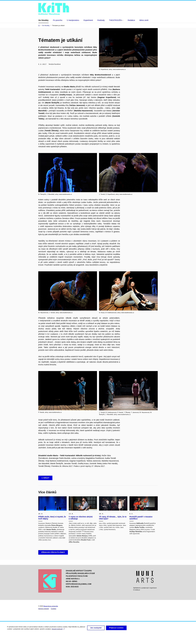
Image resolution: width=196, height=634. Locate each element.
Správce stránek (43, 608)
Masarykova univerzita (50, 606)
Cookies (53, 608)
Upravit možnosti (57, 629)
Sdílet (46, 478)
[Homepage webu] (53, 8)
